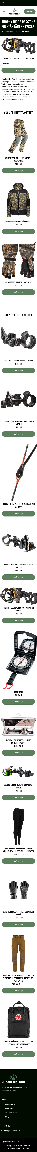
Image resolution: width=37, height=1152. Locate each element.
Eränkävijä (9, 1109)
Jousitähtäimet (23, 31)
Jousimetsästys (9, 31)
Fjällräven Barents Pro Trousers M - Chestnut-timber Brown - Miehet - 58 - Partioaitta (18, 978)
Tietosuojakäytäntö (14, 1148)
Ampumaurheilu (11, 1113)
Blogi (7, 1117)
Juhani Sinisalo (10, 1104)
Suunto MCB (18, 692)
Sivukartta (26, 1148)
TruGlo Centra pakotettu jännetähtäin (18, 504)
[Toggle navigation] (4, 11)
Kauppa (30, 12)
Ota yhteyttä (17, 1146)
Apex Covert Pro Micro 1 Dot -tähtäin (18, 360)
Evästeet (26, 1146)
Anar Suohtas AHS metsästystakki (18, 221)
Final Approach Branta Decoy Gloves (18, 282)
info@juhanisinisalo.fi (8, 3)
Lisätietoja (18, 70)
